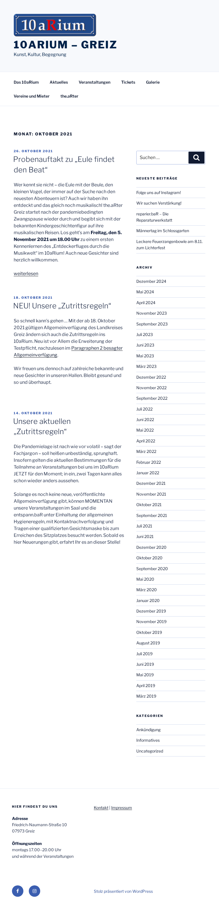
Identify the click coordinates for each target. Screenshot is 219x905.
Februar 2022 (148, 462)
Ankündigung (148, 729)
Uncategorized (149, 751)
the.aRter (69, 96)
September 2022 (151, 398)
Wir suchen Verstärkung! (158, 203)
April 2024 (145, 302)
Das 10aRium (26, 82)
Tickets (128, 82)
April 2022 (145, 440)
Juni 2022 (145, 419)
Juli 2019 (144, 653)
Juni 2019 (145, 664)
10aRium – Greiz (65, 44)
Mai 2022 (145, 430)
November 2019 (151, 621)
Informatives (148, 740)
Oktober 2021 (149, 504)
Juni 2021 (145, 536)
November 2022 (151, 387)
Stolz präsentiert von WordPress (123, 891)
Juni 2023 (145, 345)
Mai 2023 (145, 355)
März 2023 (146, 366)
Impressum (121, 807)
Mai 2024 (145, 291)
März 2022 (146, 451)
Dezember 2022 (151, 377)
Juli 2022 (144, 409)
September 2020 (152, 568)
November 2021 (151, 494)
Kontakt (101, 807)
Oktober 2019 (149, 632)
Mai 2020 (145, 579)
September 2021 (151, 515)
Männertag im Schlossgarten (162, 230)
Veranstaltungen (94, 82)
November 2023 (151, 313)
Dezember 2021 (151, 483)
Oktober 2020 (149, 557)
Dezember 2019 (151, 611)
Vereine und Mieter (32, 96)
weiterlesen (26, 273)
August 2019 (148, 642)
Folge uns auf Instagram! (158, 192)
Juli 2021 (144, 525)
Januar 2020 (148, 600)
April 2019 (145, 685)
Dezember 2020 (151, 547)
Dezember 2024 (151, 281)
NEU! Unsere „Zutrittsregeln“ (62, 305)
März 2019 (146, 696)
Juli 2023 (144, 334)
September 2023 (152, 323)
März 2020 (146, 589)
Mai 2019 (145, 674)
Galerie (153, 82)
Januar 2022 (147, 472)
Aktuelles (59, 82)
